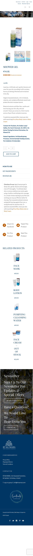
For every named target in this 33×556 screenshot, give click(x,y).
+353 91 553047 (8, 482)
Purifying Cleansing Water (19, 317)
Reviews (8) (7, 176)
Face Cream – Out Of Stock (17, 347)
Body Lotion (17, 291)
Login (27, 1)
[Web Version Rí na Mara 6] (16, 36)
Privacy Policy (6, 460)
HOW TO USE (7, 166)
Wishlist (23, 1)
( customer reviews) (16, 75)
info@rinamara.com (19, 482)
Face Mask (16, 267)
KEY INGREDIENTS (9, 171)
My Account (18, 1)
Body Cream (7, 211)
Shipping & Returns (8, 462)
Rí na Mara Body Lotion (19, 119)
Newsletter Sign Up (26, 3)
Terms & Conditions (8, 464)
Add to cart (11, 154)
